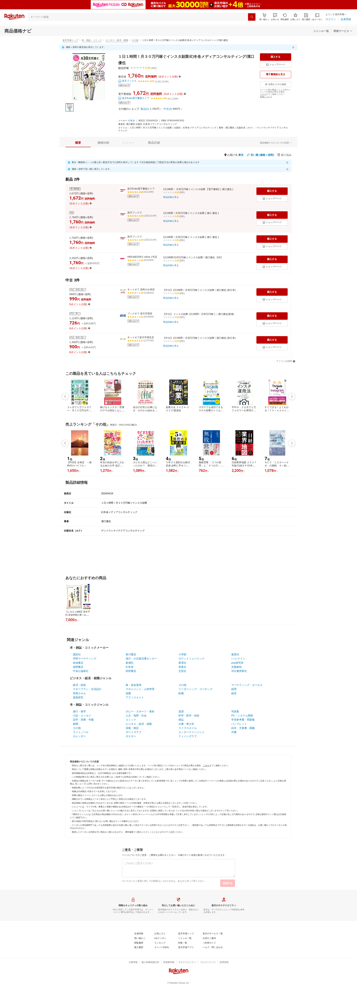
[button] (275, 17)
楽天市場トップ (70, 40)
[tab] (78, 142)
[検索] (251, 17)
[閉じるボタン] (294, 47)
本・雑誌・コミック (92, 40)
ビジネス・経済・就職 (117, 40)
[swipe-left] (65, 396)
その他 (135, 40)
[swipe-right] (292, 396)
